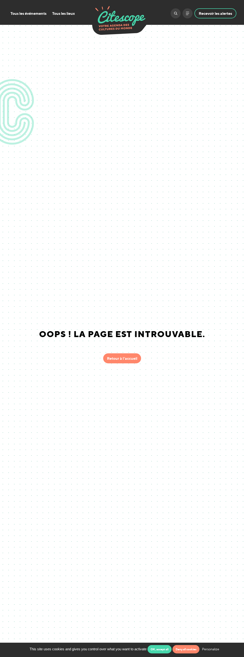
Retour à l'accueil (122, 358)
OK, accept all (159, 649)
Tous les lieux (63, 13)
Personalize (210, 649)
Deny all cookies (186, 649)
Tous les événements (28, 13)
